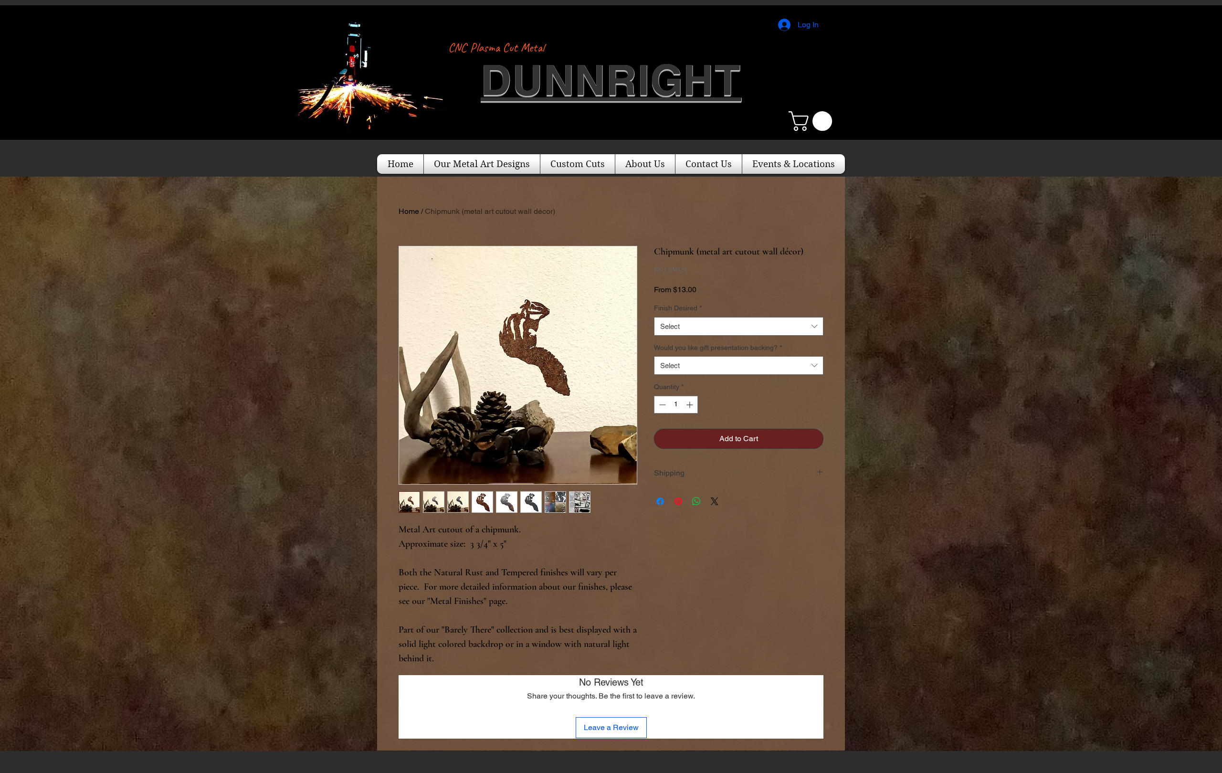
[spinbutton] (676, 404)
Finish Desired (678, 308)
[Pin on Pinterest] (678, 501)
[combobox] (738, 326)
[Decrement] (661, 404)
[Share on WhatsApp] (696, 501)
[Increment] (690, 404)
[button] (813, 121)
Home (409, 211)
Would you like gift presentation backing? (718, 347)
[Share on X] (714, 501)
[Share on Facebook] (660, 501)
